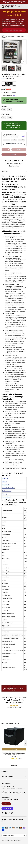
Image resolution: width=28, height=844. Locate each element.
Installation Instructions (8, 488)
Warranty (4, 494)
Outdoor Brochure (6, 491)
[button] (14, 171)
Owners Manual (6, 497)
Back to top (14, 765)
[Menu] (25, 6)
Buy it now (14, 154)
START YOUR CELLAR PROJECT (14, 30)
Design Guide (5, 485)
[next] (25, 743)
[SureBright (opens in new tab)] (23, 136)
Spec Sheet (5, 478)
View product (14, 749)
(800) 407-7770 (16, 123)
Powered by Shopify (18, 840)
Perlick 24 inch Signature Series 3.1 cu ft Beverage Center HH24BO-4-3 (12, 37)
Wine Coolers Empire (9, 840)
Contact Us (6, 803)
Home (2, 35)
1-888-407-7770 (9, 786)
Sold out (19, 149)
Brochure (4, 481)
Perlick (3, 78)
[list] (14, 52)
